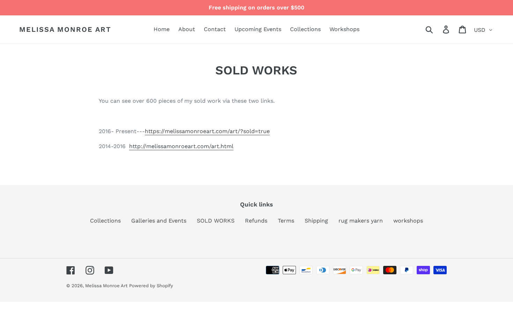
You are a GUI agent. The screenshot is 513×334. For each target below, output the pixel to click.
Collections (105, 220)
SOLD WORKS (216, 220)
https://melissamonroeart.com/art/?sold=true (207, 131)
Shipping (316, 220)
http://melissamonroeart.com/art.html (181, 146)
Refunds (256, 220)
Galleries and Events (158, 220)
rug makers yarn (361, 220)
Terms (286, 220)
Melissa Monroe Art (65, 29)
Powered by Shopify (151, 285)
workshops (408, 220)
